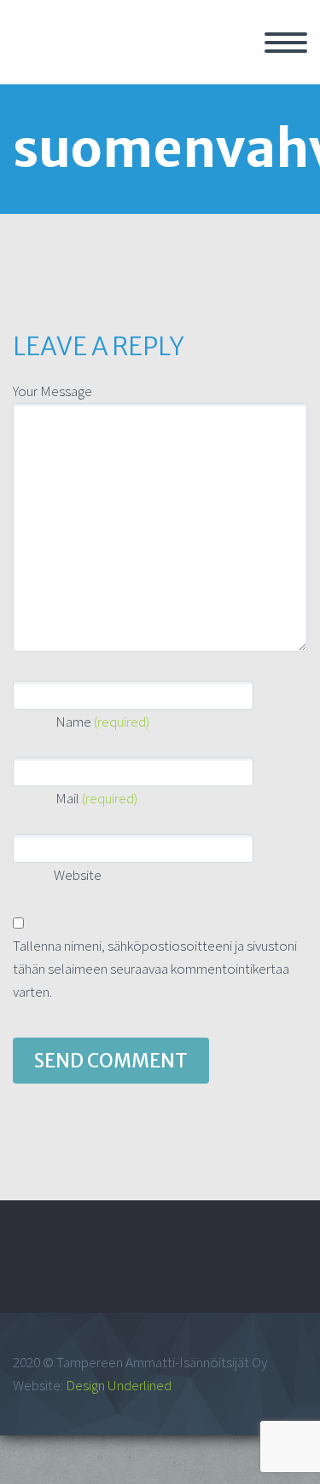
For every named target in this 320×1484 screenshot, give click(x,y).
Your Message (52, 391)
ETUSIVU (230, 62)
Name (102, 721)
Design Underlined (119, 1385)
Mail (96, 798)
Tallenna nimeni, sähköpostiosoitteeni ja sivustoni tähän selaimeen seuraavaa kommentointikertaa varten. (155, 968)
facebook (273, 1268)
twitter (223, 1268)
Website (76, 875)
